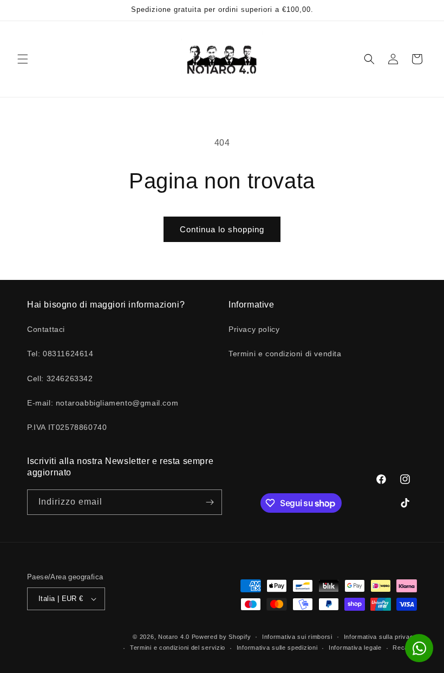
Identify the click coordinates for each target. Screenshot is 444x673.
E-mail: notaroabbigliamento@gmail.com (102, 402)
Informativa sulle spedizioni (277, 647)
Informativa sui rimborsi (297, 636)
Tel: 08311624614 (60, 353)
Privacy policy (253, 329)
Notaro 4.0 (174, 636)
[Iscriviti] (209, 502)
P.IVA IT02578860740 (67, 427)
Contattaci (46, 329)
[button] (23, 59)
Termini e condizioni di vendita (285, 353)
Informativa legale (355, 647)
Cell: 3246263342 (60, 378)
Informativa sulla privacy (380, 636)
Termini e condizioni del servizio (177, 647)
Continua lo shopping (222, 229)
